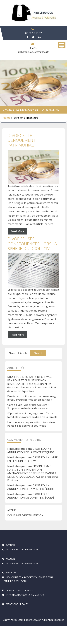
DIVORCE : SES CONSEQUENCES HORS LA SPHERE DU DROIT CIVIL (32, 243)
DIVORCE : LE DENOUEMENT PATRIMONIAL (22, 140)
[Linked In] (39, 37)
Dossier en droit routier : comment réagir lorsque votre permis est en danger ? (32, 397)
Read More (17, 231)
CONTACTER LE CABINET (20, 590)
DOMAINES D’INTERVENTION (25, 515)
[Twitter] (33, 37)
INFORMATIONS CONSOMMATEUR (25, 594)
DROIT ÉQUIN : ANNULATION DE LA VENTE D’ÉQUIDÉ (30, 450)
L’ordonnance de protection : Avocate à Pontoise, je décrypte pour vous (31, 423)
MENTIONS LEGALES (17, 604)
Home (6, 117)
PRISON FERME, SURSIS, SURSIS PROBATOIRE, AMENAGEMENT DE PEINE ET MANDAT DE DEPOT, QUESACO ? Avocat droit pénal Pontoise (33, 473)
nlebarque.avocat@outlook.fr (33, 51)
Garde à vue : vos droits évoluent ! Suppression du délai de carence (27, 406)
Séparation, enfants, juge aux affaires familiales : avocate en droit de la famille (32, 415)
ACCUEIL (12, 510)
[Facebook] (27, 37)
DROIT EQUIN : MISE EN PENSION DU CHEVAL (32, 459)
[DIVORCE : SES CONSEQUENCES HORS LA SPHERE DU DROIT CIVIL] (33, 270)
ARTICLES (11, 572)
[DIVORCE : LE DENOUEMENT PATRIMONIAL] (33, 167)
